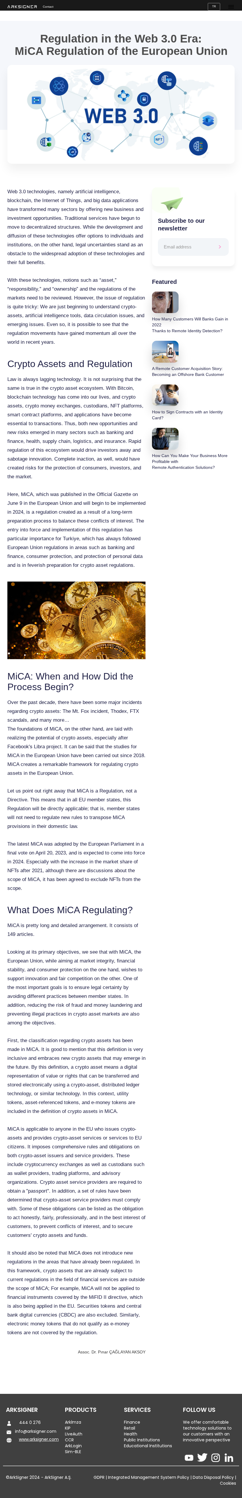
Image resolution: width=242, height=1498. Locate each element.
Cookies (228, 1483)
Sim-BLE (73, 1452)
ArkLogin (73, 1446)
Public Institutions (142, 1440)
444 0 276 (30, 1422)
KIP (68, 1428)
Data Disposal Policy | (214, 1477)
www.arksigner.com (39, 1439)
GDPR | (100, 1477)
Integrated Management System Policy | (149, 1477)
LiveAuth (73, 1434)
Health (130, 1434)
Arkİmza (73, 1422)
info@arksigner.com (35, 1431)
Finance (132, 1422)
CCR (69, 1440)
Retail (129, 1428)
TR (214, 6)
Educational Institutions (148, 1446)
